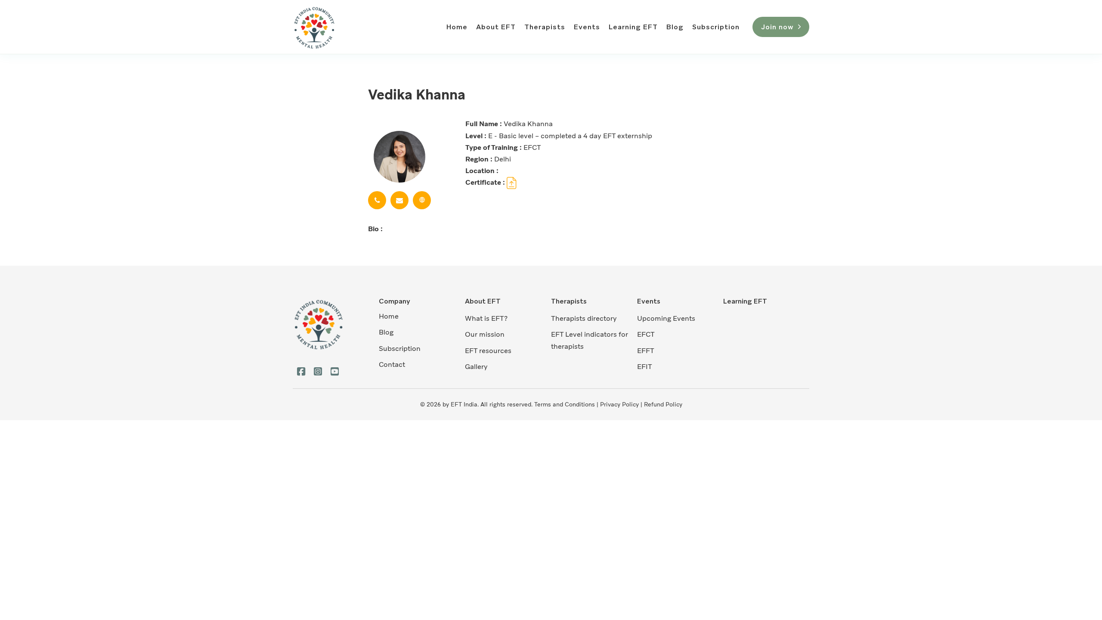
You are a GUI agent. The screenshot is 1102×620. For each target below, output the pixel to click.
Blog (675, 26)
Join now (777, 26)
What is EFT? (486, 318)
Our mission (485, 334)
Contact (392, 364)
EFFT (645, 350)
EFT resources (488, 350)
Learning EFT (633, 26)
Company (394, 301)
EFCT (646, 334)
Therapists (544, 26)
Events (587, 26)
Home (456, 26)
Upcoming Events (666, 318)
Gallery (476, 366)
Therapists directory (584, 318)
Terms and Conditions (564, 404)
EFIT (644, 366)
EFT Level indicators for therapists (589, 340)
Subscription (716, 26)
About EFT (496, 26)
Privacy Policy (619, 404)
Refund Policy (663, 404)
